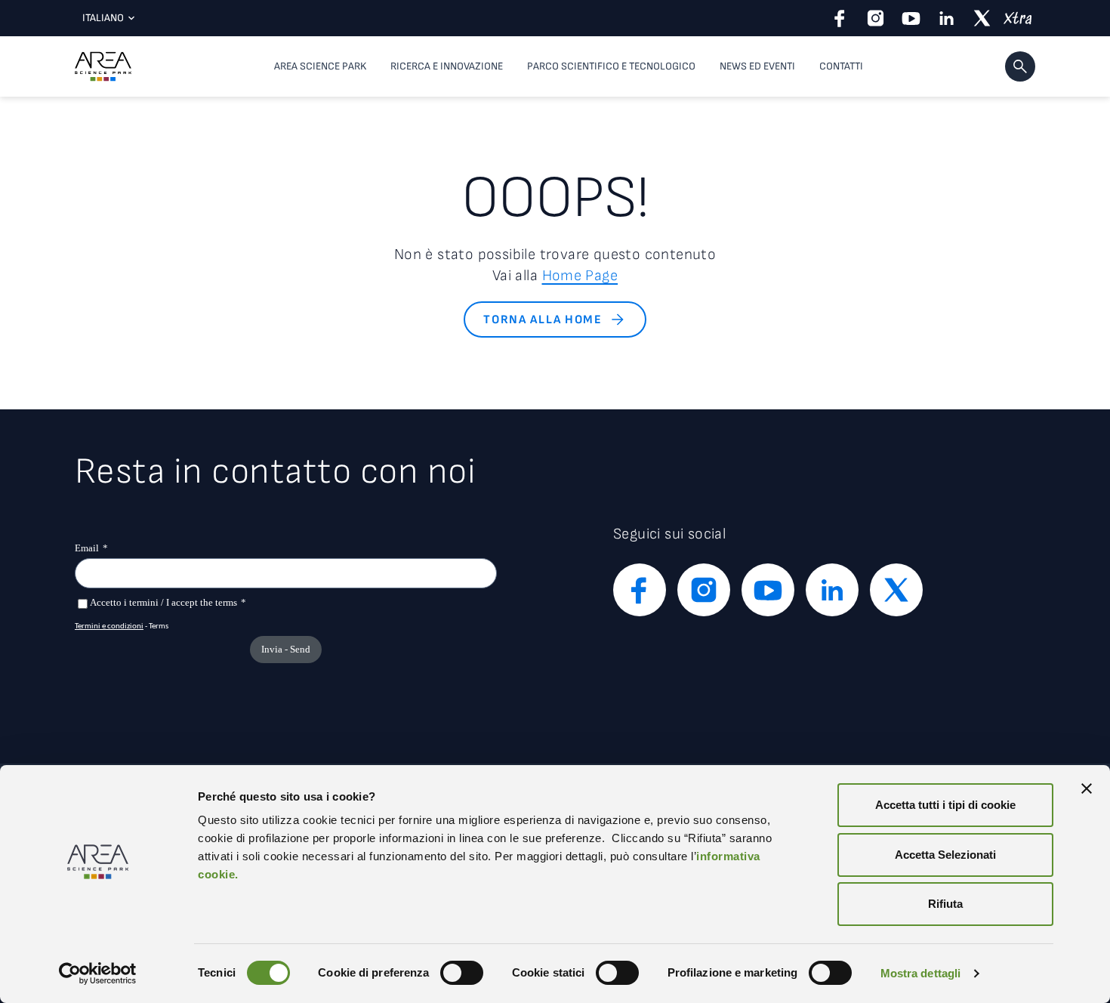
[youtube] (911, 18)
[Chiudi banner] (1086, 788)
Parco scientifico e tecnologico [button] (611, 66)
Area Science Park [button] (320, 66)
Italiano (103, 17)
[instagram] (876, 18)
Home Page (580, 276)
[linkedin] (946, 18)
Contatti (841, 66)
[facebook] (840, 18)
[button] (1020, 66)
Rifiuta (945, 903)
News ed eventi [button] (757, 66)
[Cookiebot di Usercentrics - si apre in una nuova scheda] (98, 973)
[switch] (461, 973)
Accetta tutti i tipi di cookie (945, 804)
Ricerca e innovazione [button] (446, 66)
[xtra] (1017, 18)
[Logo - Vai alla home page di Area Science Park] (103, 66)
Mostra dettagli (920, 973)
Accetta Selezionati (945, 854)
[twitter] (982, 18)
